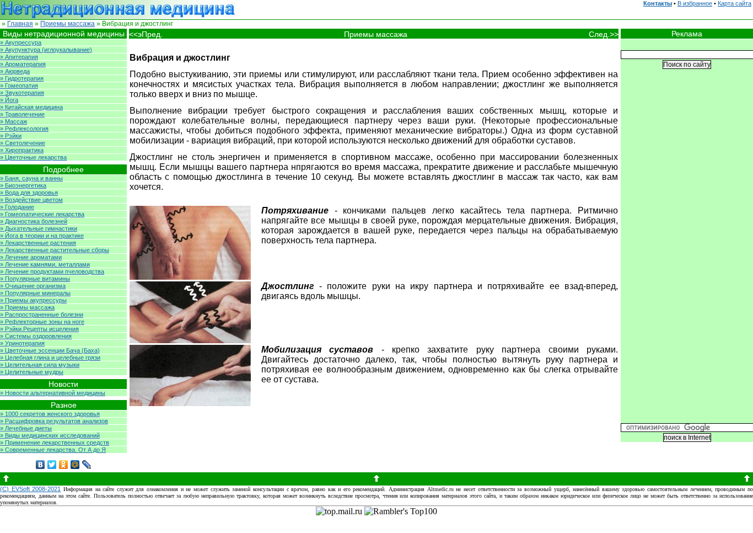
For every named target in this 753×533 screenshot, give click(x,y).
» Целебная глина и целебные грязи (50, 357)
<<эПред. (146, 34)
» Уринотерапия (22, 343)
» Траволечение (22, 114)
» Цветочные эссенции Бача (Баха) (50, 350)
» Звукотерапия (22, 92)
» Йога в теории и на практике (42, 235)
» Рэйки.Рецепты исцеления (39, 329)
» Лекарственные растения (38, 242)
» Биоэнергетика (23, 185)
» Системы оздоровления (36, 336)
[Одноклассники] (63, 464)
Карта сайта (734, 3)
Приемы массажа (67, 24)
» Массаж (13, 121)
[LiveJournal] (87, 464)
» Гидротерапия (22, 78)
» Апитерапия (19, 57)
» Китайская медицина (31, 107)
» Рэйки (10, 135)
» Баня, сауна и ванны (31, 178)
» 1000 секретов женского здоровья (50, 414)
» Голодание (17, 207)
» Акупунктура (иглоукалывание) (46, 49)
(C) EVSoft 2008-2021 (30, 489)
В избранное (694, 3)
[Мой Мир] (75, 464)
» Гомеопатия (19, 85)
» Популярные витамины (35, 278)
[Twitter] (52, 464)
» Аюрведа (15, 71)
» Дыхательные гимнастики (38, 228)
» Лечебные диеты (26, 428)
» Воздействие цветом (31, 199)
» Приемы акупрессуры (33, 300)
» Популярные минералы (35, 293)
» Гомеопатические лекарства (42, 214)
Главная (20, 24)
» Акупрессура (20, 42)
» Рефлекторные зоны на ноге (42, 321)
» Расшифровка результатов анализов (54, 421)
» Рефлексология (24, 128)
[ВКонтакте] (40, 464)
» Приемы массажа (27, 307)
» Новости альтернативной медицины (52, 393)
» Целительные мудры (31, 372)
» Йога (9, 100)
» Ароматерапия (23, 64)
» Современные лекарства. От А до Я (53, 449)
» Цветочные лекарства (33, 157)
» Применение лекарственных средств (54, 442)
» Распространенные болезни (41, 314)
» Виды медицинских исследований (50, 435)
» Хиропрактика (22, 150)
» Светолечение (22, 143)
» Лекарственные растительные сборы (54, 250)
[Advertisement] (687, 254)
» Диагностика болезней (33, 221)
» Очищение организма (33, 286)
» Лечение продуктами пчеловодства (52, 271)
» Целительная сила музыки (39, 364)
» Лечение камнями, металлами (45, 264)
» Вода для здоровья (29, 192)
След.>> (603, 34)
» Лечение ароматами (31, 257)
